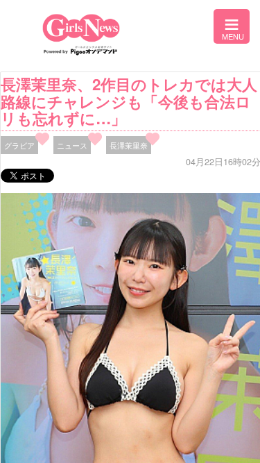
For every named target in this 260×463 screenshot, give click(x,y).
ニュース (72, 145)
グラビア (19, 145)
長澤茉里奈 (129, 145)
